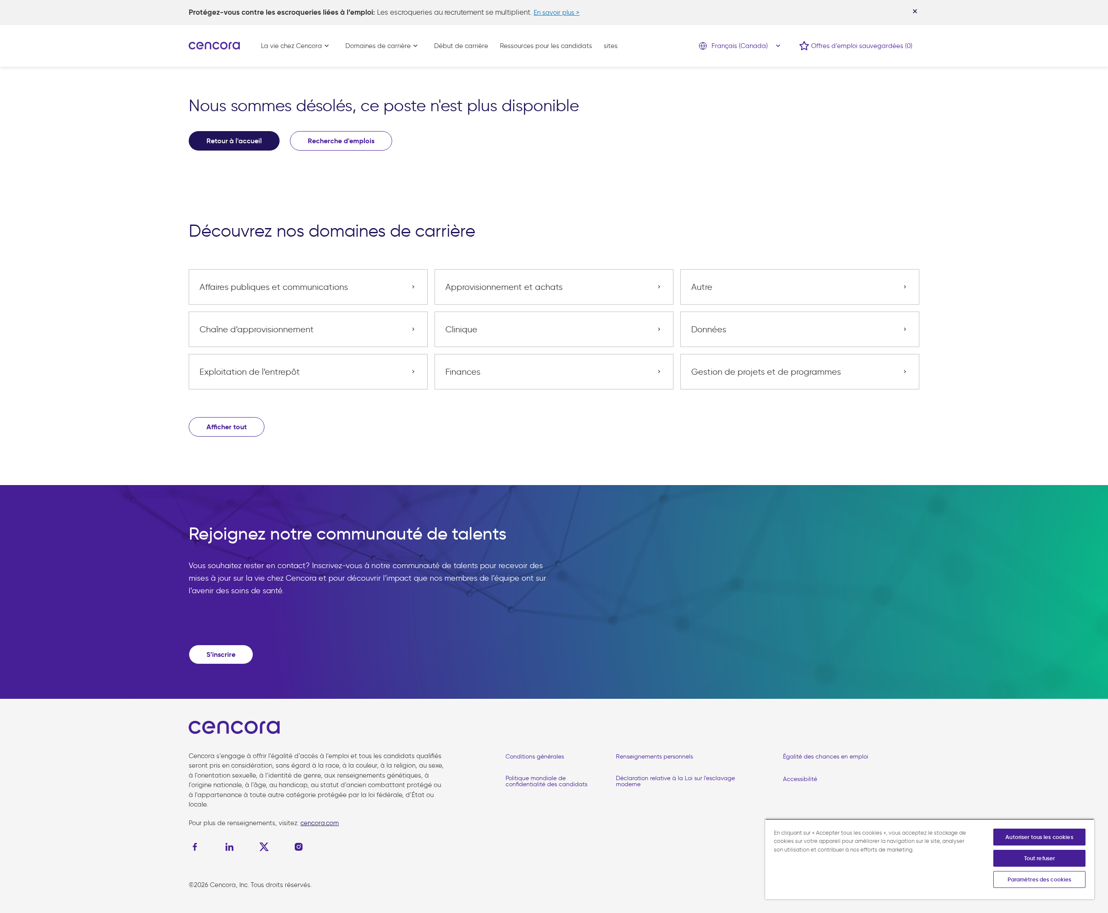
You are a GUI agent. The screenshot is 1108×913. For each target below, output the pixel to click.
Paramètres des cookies (1040, 879)
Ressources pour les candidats (546, 46)
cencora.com (319, 823)
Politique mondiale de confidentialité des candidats (546, 781)
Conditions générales (535, 756)
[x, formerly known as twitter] (264, 846)
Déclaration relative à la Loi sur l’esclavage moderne (675, 781)
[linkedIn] (229, 846)
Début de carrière (461, 46)
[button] (226, 427)
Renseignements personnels (654, 756)
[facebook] (197, 846)
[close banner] (915, 11)
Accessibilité (800, 779)
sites (611, 46)
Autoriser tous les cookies (1039, 837)
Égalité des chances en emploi (825, 756)
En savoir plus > (557, 12)
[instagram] (298, 846)
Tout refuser (1039, 858)
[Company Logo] (214, 45)
